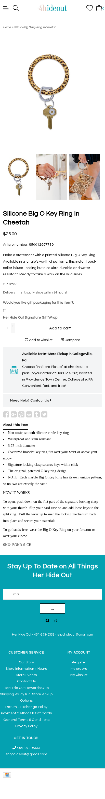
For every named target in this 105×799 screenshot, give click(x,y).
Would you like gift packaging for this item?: (38, 302)
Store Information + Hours (26, 668)
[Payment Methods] (8, 774)
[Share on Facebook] (6, 414)
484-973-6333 (44, 634)
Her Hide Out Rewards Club (26, 688)
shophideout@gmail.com (75, 634)
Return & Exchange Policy (26, 707)
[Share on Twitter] (44, 414)
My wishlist (78, 675)
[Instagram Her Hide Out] (55, 621)
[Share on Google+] (14, 414)
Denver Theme (53, 792)
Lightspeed (93, 792)
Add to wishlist (40, 340)
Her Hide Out (21, 634)
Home (7, 27)
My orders (79, 668)
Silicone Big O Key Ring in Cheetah (35, 27)
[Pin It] (21, 414)
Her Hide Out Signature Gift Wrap (30, 317)
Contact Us (40, 400)
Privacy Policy (26, 726)
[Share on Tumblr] (37, 414)
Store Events (26, 675)
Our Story (26, 662)
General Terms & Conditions (26, 720)
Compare (72, 340)
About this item (15, 425)
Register (79, 662)
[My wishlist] (89, 8)
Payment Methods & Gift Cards (26, 713)
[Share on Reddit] (29, 414)
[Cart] (99, 8)
